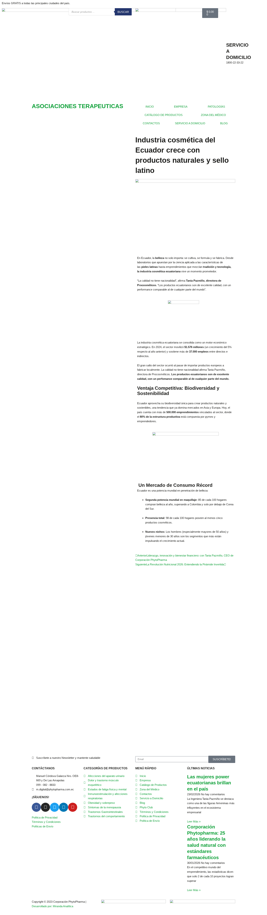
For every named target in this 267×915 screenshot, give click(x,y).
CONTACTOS (151, 123)
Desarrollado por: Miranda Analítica (52, 906)
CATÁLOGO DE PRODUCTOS (164, 114)
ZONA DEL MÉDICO (213, 114)
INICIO (149, 106)
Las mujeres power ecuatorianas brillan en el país (209, 783)
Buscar (123, 11)
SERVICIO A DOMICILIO (190, 123)
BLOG (224, 123)
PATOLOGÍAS (216, 106)
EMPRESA (180, 106)
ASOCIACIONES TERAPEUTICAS (77, 106)
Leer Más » (194, 821)
